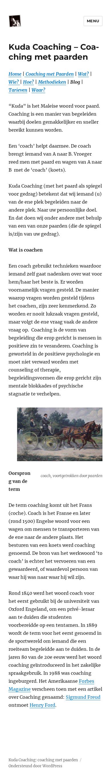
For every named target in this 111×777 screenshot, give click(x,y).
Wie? (14, 82)
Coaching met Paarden (49, 74)
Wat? (83, 74)
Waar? (38, 90)
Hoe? (28, 82)
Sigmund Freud (83, 697)
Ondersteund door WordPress (35, 766)
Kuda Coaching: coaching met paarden (43, 760)
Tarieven (18, 90)
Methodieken (52, 82)
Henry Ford (42, 705)
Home (15, 74)
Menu (93, 21)
